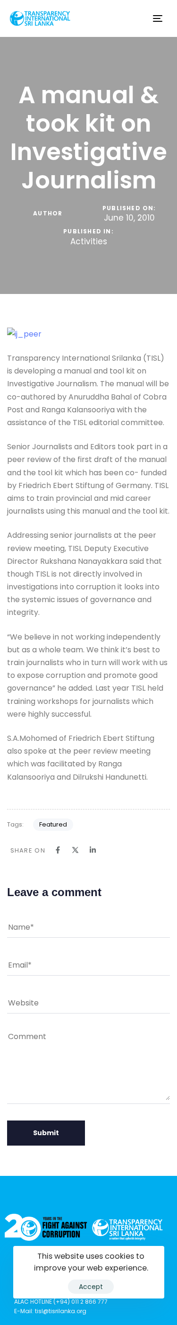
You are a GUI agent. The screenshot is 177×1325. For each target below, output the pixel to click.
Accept (91, 1286)
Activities (88, 242)
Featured (53, 824)
